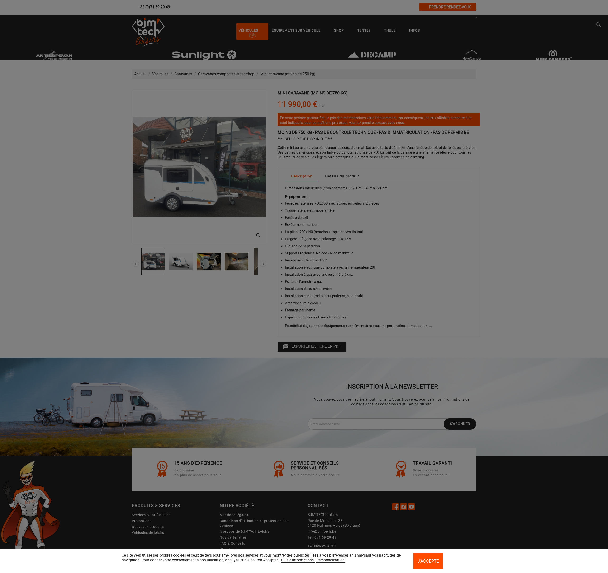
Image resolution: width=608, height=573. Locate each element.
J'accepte (428, 561)
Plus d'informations (298, 560)
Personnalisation (330, 560)
